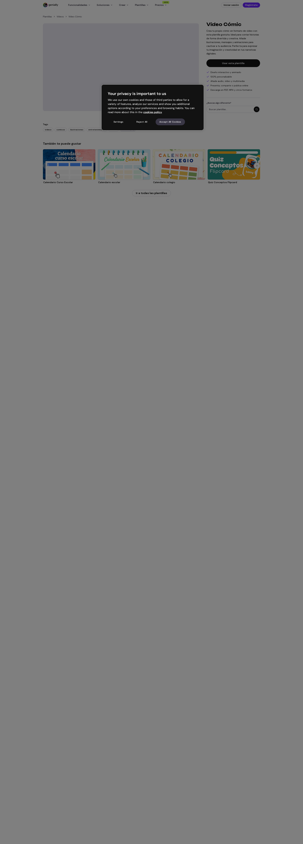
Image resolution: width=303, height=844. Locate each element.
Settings (118, 121)
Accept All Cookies (170, 121)
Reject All (142, 121)
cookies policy (152, 112)
